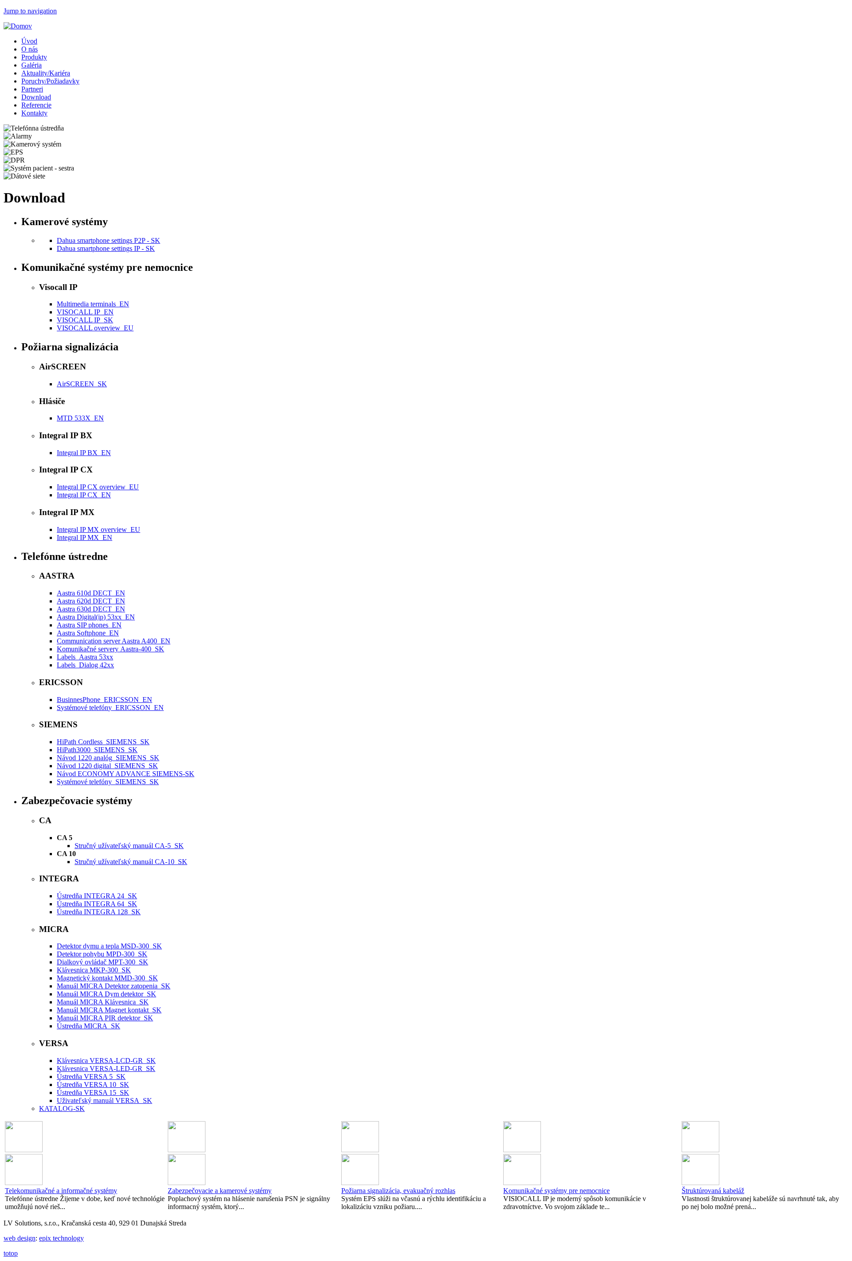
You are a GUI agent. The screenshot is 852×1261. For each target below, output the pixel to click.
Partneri (32, 89)
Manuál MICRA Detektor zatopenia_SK (113, 986)
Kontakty (34, 113)
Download (36, 97)
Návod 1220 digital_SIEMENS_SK (107, 765)
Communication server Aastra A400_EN (113, 641)
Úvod (29, 41)
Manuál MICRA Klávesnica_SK (103, 1002)
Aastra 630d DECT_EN (91, 609)
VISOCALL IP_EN (85, 312)
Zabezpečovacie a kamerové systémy (220, 1190)
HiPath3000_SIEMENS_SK (97, 749)
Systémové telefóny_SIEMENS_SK (108, 781)
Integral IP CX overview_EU (98, 487)
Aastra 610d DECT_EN (91, 593)
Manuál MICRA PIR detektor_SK (105, 1018)
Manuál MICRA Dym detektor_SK (106, 994)
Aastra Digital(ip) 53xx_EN (96, 617)
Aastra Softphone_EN (88, 633)
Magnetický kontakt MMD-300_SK (107, 978)
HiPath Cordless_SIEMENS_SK (103, 741)
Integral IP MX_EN (84, 537)
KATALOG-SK (62, 1108)
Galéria (31, 65)
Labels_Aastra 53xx (85, 657)
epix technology (61, 1238)
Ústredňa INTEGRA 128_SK (99, 912)
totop (11, 1253)
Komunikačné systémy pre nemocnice (556, 1190)
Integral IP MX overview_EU (98, 529)
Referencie (36, 105)
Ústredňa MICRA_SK (88, 1026)
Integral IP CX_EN (84, 495)
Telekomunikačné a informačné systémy (61, 1190)
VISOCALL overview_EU (95, 328)
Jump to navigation (30, 11)
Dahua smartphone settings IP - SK (106, 248)
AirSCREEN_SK (82, 384)
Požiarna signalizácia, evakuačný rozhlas (398, 1190)
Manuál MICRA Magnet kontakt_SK (109, 1010)
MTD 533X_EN (80, 418)
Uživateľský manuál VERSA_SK (104, 1100)
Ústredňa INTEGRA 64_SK (97, 904)
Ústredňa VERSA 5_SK (91, 1076)
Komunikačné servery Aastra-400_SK (110, 649)
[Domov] (18, 26)
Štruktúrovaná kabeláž (713, 1190)
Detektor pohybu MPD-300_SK (102, 954)
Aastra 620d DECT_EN (91, 601)
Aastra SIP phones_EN (89, 625)
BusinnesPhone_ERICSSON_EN (104, 699)
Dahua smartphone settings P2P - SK (108, 240)
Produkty (34, 57)
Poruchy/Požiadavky (50, 81)
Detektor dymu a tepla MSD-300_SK (109, 946)
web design (20, 1238)
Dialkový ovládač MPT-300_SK (102, 962)
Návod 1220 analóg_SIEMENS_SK (108, 757)
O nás (29, 49)
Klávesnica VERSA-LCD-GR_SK (106, 1060)
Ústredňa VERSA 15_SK (93, 1092)
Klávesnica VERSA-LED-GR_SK (106, 1068)
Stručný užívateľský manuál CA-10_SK (131, 861)
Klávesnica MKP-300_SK (94, 970)
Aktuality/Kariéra (45, 73)
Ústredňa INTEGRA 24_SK (97, 896)
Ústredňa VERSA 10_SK (93, 1084)
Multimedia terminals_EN (93, 304)
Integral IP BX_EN (84, 452)
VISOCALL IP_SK (85, 320)
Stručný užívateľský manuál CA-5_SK (129, 845)
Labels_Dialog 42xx (85, 665)
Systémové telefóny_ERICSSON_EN (110, 707)
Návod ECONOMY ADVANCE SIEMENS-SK (125, 773)
